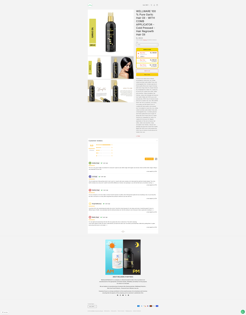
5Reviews (91, 150)
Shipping (145, 39)
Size (137, 42)
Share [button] (138, 136)
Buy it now (147, 74)
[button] (151, 5)
